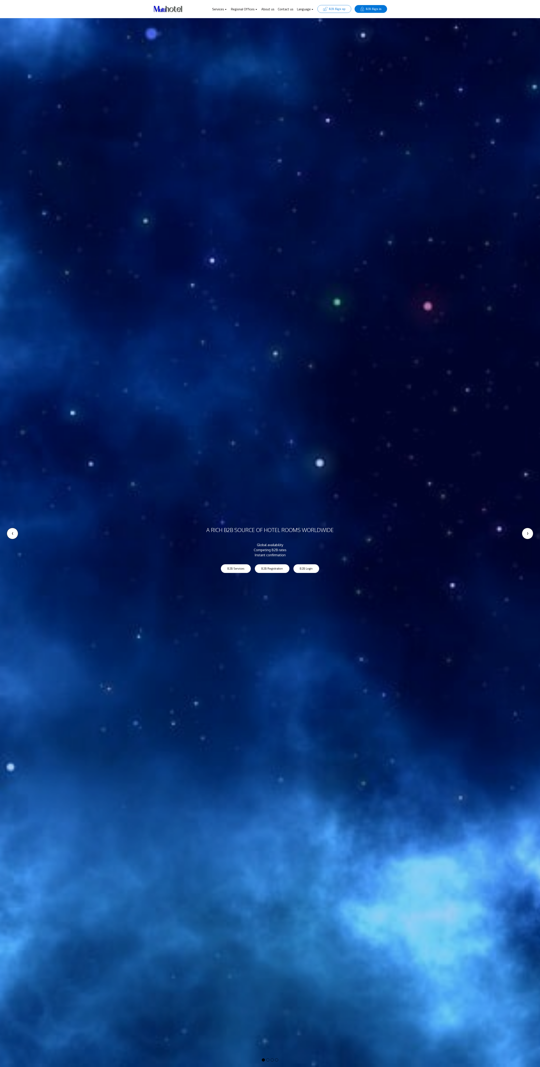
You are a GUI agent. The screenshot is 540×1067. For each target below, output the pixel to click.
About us (267, 9)
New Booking (232, 560)
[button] (12, 533)
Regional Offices (243, 9)
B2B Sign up (337, 9)
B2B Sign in (373, 9)
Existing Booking (268, 560)
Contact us (285, 9)
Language (304, 9)
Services (218, 9)
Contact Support (306, 560)
